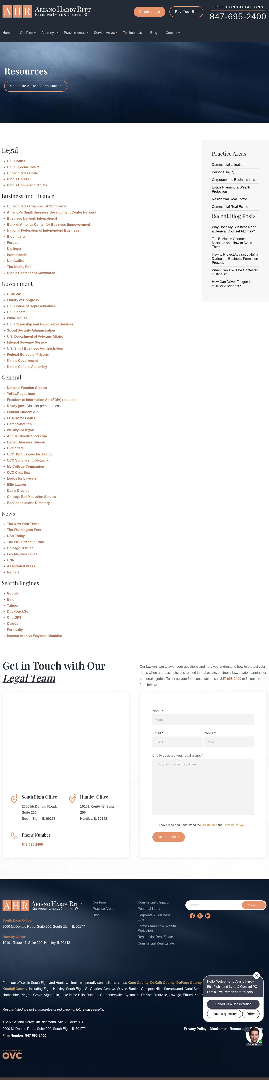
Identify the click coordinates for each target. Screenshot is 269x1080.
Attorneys (48, 32)
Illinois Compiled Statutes (27, 185)
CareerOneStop (19, 424)
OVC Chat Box (18, 472)
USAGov (14, 294)
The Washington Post (24, 530)
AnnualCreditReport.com (27, 436)
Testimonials (132, 32)
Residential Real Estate (229, 199)
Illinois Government (22, 360)
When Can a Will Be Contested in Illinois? (235, 272)
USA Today (16, 536)
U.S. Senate (16, 312)
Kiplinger (14, 249)
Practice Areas (75, 32)
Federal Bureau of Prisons (28, 354)
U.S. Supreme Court (23, 167)
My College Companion (25, 466)
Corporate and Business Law (233, 180)
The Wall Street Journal (25, 542)
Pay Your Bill (186, 11)
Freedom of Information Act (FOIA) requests (41, 400)
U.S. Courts (16, 161)
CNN (11, 560)
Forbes (12, 242)
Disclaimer (209, 825)
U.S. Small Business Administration (35, 348)
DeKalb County (162, 982)
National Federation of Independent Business (43, 230)
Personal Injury (223, 172)
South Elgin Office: (17, 920)
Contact (171, 32)
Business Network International (32, 218)
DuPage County (189, 982)
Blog (153, 32)
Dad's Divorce (18, 490)
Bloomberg (16, 236)
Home (7, 32)
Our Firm (26, 32)
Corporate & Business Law (154, 917)
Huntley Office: (14, 937)
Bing (11, 599)
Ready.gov (15, 406)
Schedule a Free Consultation (36, 86)
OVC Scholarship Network (28, 460)
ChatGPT (14, 617)
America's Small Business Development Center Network (51, 212)
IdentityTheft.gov (20, 430)
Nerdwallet (15, 261)
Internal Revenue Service (27, 342)
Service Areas (104, 32)
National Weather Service (27, 388)
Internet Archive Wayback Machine (34, 636)
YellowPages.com (21, 393)
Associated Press (21, 566)
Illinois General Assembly (27, 367)
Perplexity (15, 630)
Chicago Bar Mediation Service (31, 497)
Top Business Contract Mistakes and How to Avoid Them (232, 243)
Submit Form (169, 837)
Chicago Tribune (20, 548)
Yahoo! (12, 605)
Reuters (13, 572)
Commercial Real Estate (230, 206)
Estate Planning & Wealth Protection (231, 189)
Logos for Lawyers (22, 478)
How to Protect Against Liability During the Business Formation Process (235, 258)
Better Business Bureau (26, 442)
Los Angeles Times (22, 554)
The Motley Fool (19, 267)
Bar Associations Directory (28, 503)
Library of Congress (23, 300)
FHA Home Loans (21, 418)
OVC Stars (15, 448)
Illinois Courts (18, 179)
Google (12, 593)
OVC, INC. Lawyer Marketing (29, 454)
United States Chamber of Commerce (36, 206)
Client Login (149, 11)
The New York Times (23, 524)
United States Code (22, 173)
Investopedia (17, 255)
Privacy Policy (233, 825)
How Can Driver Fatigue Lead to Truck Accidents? (234, 284)
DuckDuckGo (17, 611)
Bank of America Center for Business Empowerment (48, 224)
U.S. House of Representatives (31, 306)
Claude (12, 623)
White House (17, 318)
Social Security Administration (31, 330)
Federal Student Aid (22, 412)
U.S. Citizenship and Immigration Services (40, 324)
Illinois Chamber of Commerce (31, 273)
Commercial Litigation (228, 164)
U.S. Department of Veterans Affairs (35, 336)
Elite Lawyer (16, 484)
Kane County (138, 982)
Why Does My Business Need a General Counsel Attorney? (234, 229)
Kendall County (15, 989)
